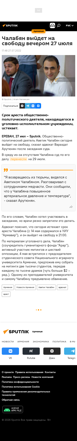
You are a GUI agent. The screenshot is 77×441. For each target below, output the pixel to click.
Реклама (7, 377)
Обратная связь (11, 399)
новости (8, 341)
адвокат (62, 287)
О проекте (8, 372)
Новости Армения (25, 287)
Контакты (50, 372)
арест (6, 294)
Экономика (41, 341)
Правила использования (29, 372)
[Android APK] (13, 410)
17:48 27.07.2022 (11, 50)
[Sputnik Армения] (11, 27)
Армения (7, 287)
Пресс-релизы (21, 377)
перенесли (19, 159)
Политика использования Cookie (21, 386)
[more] (71, 206)
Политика (59, 341)
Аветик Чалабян (46, 287)
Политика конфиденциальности (20, 381)
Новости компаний (42, 377)
